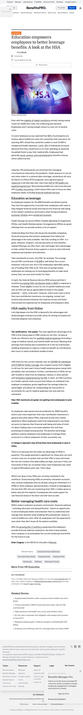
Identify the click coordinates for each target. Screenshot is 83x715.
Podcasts (10, 2)
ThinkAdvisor (13, 699)
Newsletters (61, 8)
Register (72, 8)
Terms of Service (43, 710)
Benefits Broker (8, 670)
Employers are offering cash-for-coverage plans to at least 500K (42, 629)
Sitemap (21, 686)
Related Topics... (27, 552)
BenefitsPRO (35, 699)
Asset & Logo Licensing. (32, 584)
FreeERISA (38, 2)
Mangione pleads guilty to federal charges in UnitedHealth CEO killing (40, 623)
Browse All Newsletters (57, 699)
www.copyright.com (61, 579)
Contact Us (38, 682)
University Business (57, 704)
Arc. (22, 710)
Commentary (16, 33)
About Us (37, 670)
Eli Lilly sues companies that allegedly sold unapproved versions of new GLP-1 (40, 616)
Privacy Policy (54, 710)
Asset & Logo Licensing (38, 678)
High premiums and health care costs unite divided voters (38, 611)
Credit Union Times (44, 700)
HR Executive (24, 704)
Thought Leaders (70, 2)
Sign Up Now (63, 694)
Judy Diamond (27, 2)
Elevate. (53, 542)
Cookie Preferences (67, 710)
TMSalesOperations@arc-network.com (48, 581)
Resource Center (49, 2)
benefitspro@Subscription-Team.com (16, 660)
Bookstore (60, 2)
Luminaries (7, 683)
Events (20, 680)
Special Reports (8, 680)
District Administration (39, 704)
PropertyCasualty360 (24, 699)
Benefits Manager (9, 673)
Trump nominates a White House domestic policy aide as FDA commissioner (39, 606)
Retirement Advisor (10, 676)
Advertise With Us (40, 673)
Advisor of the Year (9, 686)
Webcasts (18, 2)
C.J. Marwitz (23, 52)
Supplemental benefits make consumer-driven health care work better (40, 599)
